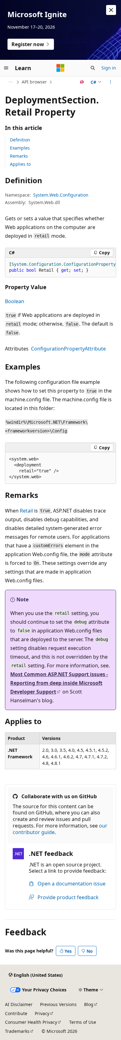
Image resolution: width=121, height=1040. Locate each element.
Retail (26, 510)
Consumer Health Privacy (31, 1022)
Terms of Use (82, 1022)
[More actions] (110, 82)
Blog (88, 1004)
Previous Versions (58, 1004)
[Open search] (93, 68)
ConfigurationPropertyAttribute (68, 348)
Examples (20, 148)
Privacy (42, 1013)
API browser (34, 82)
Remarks (19, 156)
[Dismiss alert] (111, 10)
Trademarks (17, 1031)
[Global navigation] (6, 68)
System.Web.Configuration (60, 195)
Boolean (14, 301)
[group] (60, 267)
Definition (20, 140)
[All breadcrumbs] (10, 82)
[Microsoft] (60, 68)
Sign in (108, 68)
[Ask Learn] (82, 82)
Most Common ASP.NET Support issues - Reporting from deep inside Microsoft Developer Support (59, 683)
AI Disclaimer (19, 1004)
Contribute (16, 1013)
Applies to (20, 164)
